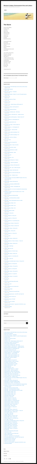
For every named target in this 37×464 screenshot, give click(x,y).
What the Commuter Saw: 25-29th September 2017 (12, 119)
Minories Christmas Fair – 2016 (9, 157)
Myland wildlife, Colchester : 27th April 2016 (11, 266)
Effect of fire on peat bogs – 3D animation (11, 91)
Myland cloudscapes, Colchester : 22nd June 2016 (12, 225)
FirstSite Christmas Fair (8, 154)
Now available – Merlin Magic (9, 245)
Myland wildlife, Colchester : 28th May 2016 (11, 243)
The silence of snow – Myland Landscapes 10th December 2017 (14, 104)
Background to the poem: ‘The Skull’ (10, 439)
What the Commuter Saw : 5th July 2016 (10, 215)
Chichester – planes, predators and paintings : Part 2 (12, 132)
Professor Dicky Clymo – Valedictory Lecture (11, 175)
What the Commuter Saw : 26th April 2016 (11, 268)
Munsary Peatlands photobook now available (11, 149)
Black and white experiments (9, 89)
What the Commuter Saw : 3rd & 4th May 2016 (11, 418)
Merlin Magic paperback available (9, 210)
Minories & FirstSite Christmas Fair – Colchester (11, 159)
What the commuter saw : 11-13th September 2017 (12, 127)
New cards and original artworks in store (10, 349)
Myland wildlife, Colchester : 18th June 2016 (11, 228)
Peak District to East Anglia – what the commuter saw (12, 124)
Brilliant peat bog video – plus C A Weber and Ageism (12, 167)
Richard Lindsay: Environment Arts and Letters (18, 5)
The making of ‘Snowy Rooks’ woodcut (10, 147)
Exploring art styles (7, 96)
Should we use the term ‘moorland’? (10, 301)
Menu (5, 10)
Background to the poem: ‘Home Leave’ (10, 296)
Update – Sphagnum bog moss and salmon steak (11, 286)
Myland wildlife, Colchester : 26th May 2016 (11, 238)
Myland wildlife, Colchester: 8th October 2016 (11, 181)
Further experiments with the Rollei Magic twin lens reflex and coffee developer (16, 86)
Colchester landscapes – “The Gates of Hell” (11, 129)
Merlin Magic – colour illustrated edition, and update (12, 197)
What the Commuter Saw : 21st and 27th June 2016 (12, 220)
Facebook (5, 455)
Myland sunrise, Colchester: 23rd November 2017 (12, 106)
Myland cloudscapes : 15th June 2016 (10, 230)
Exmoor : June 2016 (7, 235)
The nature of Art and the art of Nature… (10, 99)
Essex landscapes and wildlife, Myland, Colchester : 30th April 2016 (14, 261)
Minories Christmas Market (8, 288)
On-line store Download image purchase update (11, 281)
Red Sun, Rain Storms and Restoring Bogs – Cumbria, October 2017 (14, 116)
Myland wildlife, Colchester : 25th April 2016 (11, 271)
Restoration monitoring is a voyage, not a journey (11, 144)
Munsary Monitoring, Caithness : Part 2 (10, 205)
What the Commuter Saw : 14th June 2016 (11, 233)
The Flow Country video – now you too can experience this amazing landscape (16, 383)
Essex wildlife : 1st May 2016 (9, 258)
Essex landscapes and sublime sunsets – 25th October (12, 111)
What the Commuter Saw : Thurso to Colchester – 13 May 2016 (14, 240)
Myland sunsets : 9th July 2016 (9, 396)
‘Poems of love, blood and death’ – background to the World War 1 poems (15, 304)
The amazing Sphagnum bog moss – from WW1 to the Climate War (14, 293)
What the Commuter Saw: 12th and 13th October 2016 (12, 172)
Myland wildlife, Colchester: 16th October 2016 (11, 170)
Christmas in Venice (7, 101)
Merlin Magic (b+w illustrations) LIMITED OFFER (12, 183)
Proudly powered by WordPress (20, 461)
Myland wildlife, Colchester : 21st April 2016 (11, 276)
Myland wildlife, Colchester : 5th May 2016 (11, 253)
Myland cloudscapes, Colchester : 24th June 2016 (12, 223)
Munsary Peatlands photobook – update (10, 152)
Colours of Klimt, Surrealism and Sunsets (10, 109)
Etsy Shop (5, 453)
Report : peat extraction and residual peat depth (11, 195)
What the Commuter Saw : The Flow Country (11, 250)
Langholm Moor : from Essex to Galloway (11, 137)
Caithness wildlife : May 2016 (9, 248)
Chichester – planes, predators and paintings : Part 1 (12, 134)
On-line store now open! (8, 283)
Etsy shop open (7, 278)
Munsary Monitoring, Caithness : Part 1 (10, 207)
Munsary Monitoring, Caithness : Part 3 (10, 202)
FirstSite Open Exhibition (8, 306)
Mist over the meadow (8, 139)
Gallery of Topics (6, 451)
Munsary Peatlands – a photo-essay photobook (11, 162)
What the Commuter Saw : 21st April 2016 (11, 273)
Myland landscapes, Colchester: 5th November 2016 (12, 164)
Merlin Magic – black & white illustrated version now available (13, 200)
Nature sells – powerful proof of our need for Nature (12, 291)
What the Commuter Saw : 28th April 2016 (11, 263)
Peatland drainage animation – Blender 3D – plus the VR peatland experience (16, 94)
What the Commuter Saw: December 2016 (11, 142)
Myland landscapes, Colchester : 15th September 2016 (12, 186)
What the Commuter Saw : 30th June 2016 (11, 218)
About (5, 449)
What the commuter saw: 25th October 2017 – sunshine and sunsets (14, 114)
